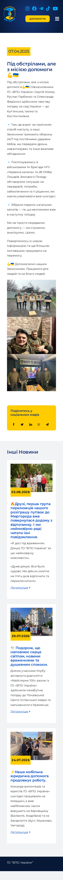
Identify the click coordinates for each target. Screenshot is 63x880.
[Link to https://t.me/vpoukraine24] (41, 8)
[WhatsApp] (39, 424)
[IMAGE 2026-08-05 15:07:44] (31, 465)
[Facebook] (13, 424)
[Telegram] (47, 424)
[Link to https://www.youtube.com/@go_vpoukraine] (55, 8)
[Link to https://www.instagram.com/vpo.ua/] (27, 8)
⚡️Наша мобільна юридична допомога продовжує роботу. (30, 776)
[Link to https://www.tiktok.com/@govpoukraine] (48, 8)
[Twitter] (22, 424)
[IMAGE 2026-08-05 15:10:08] (31, 609)
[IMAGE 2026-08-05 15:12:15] (31, 733)
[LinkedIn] (30, 424)
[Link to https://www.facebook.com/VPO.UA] (34, 8)
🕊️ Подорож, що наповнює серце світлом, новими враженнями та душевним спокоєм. (29, 656)
